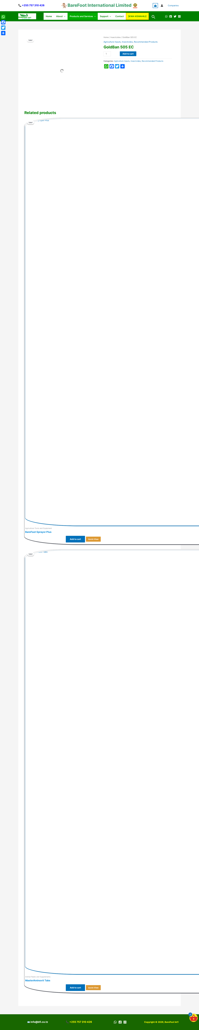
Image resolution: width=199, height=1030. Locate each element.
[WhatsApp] (166, 16)
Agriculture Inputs (112, 42)
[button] (64, 16)
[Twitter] (175, 16)
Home (49, 16)
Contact (119, 16)
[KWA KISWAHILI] (137, 16)
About (59, 16)
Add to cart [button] (75, 539)
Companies (173, 5)
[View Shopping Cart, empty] (155, 5)
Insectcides (115, 37)
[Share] (3, 33)
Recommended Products (146, 42)
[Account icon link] (162, 5)
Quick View (93, 539)
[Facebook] (170, 16)
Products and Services (81, 16)
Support (104, 16)
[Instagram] (179, 16)
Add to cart (128, 53)
